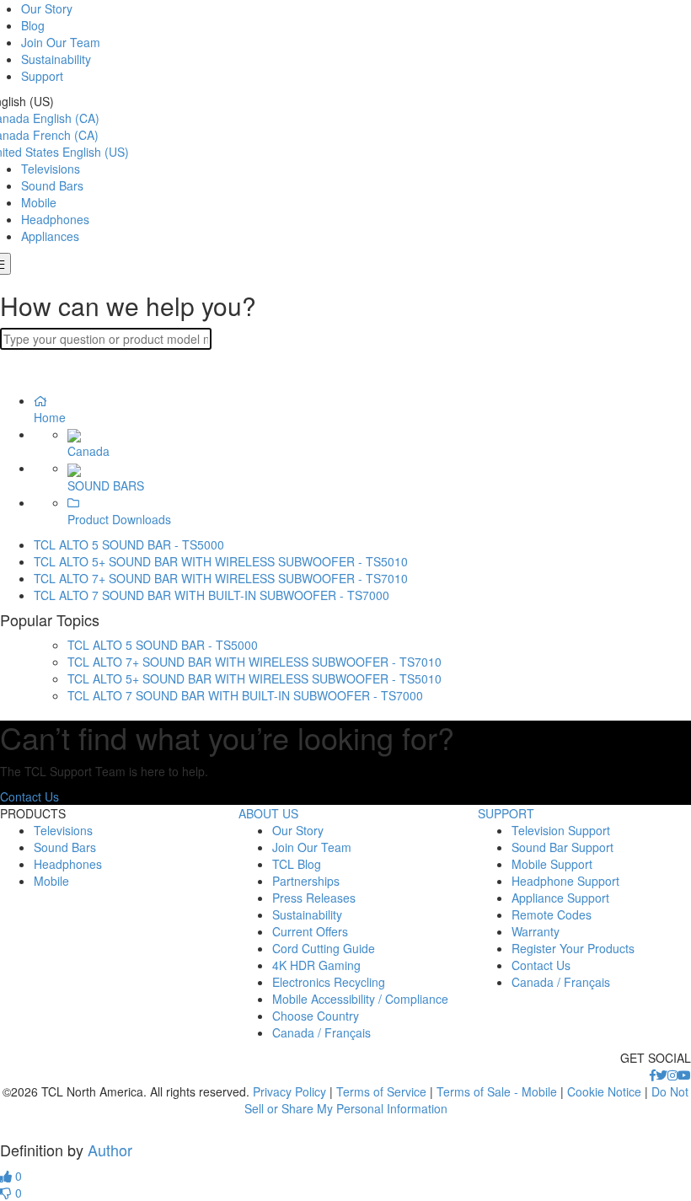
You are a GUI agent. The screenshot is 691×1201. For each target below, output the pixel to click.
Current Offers (310, 931)
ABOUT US (268, 813)
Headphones (55, 219)
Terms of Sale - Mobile (497, 1091)
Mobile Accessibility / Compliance (360, 998)
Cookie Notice (604, 1091)
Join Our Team (60, 42)
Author (110, 1150)
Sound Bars (52, 185)
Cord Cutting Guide (323, 948)
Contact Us (29, 796)
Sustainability (56, 59)
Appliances (50, 236)
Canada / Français (321, 1032)
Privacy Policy (289, 1091)
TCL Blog (296, 863)
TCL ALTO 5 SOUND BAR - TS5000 (129, 544)
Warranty (536, 931)
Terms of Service (381, 1091)
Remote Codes (552, 914)
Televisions (50, 168)
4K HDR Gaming (316, 965)
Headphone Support (565, 880)
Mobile (38, 202)
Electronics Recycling (328, 981)
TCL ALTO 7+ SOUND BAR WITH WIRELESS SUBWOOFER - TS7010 (221, 578)
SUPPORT (506, 813)
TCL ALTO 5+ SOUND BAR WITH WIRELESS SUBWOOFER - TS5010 (221, 561)
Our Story (46, 8)
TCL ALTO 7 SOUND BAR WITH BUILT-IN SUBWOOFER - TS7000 (211, 595)
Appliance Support (560, 897)
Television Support (561, 830)
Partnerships (306, 880)
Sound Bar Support (562, 847)
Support (42, 75)
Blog (33, 25)
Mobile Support (552, 863)
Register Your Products (573, 948)
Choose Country (315, 1015)
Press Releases (314, 897)
